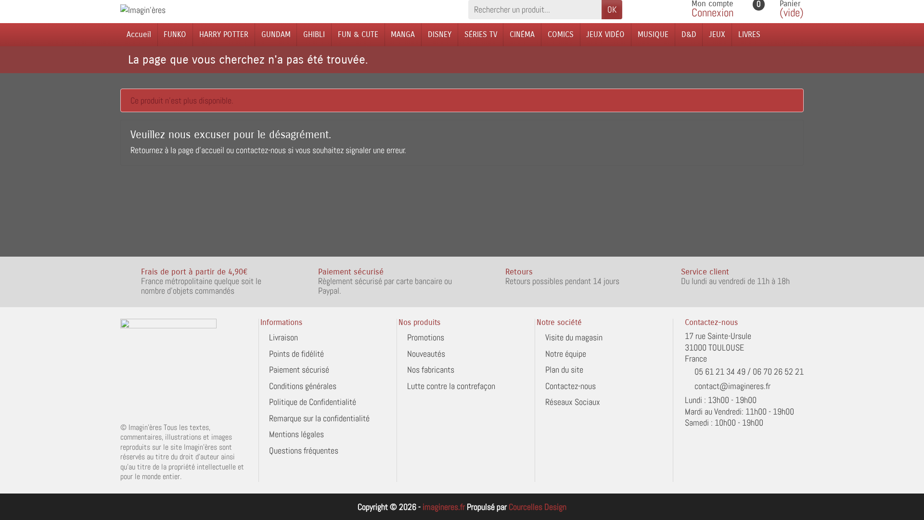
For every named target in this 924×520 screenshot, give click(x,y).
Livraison (283, 337)
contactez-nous (261, 150)
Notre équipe (565, 353)
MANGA (403, 34)
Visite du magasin (574, 337)
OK (611, 9)
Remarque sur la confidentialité (319, 418)
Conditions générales (302, 385)
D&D (688, 34)
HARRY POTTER (223, 34)
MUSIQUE (653, 34)
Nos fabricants (430, 369)
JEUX (717, 34)
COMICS (561, 34)
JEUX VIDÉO (605, 34)
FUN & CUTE (358, 34)
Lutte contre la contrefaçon (451, 385)
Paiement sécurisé (299, 369)
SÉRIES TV (480, 34)
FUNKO (175, 34)
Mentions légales (296, 434)
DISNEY (439, 34)
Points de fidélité (296, 353)
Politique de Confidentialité (312, 401)
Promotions (425, 337)
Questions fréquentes (303, 450)
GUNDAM (276, 34)
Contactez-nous (570, 385)
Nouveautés (426, 353)
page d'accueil (201, 150)
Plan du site (564, 369)
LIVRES (749, 34)
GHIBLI (314, 34)
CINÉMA (522, 34)
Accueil (139, 34)
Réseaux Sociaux (572, 401)
